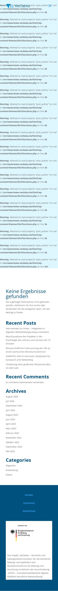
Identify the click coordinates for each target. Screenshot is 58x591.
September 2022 (14, 446)
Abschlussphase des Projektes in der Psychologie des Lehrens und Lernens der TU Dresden (28, 340)
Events (9, 474)
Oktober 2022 (12, 442)
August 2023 (12, 414)
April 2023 (11, 423)
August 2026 (12, 396)
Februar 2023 (12, 433)
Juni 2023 (10, 419)
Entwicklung (12, 470)
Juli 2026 (10, 401)
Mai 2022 (10, 451)
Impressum (29, 503)
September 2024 (14, 405)
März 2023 (11, 428)
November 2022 (14, 437)
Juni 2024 (10, 410)
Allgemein (11, 465)
